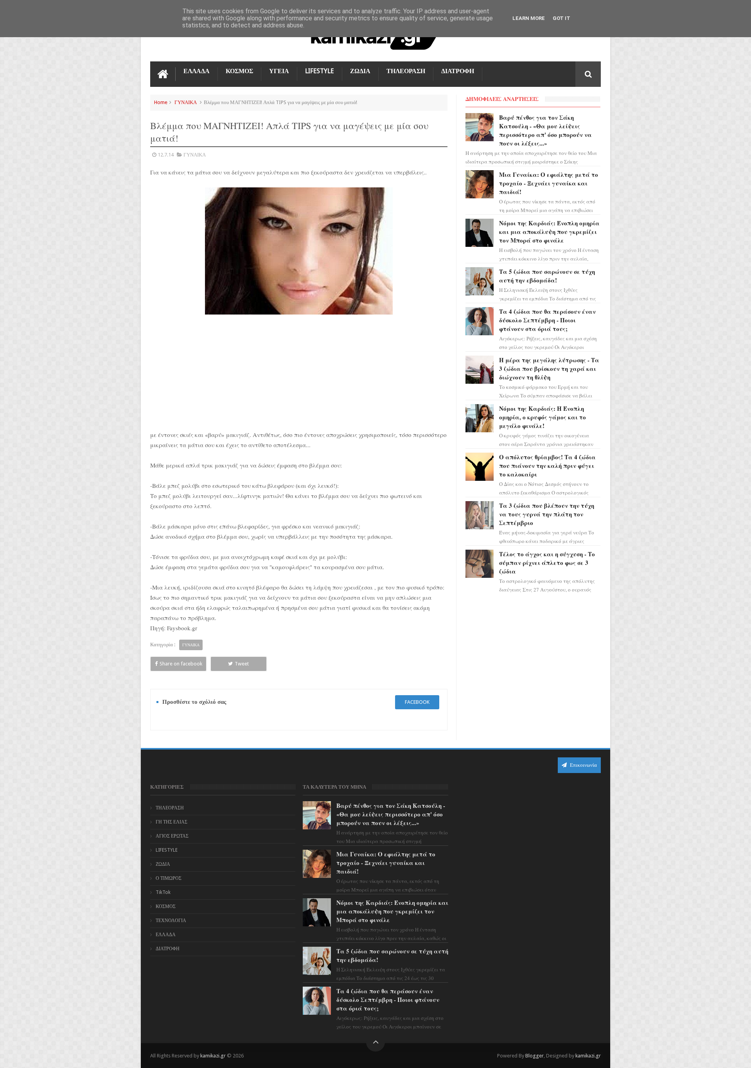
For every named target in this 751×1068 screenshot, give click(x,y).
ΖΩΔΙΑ (360, 71)
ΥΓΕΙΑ (279, 71)
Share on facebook (181, 664)
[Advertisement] (299, 372)
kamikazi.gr (213, 1056)
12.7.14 (166, 155)
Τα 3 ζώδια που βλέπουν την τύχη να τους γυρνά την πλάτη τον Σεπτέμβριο (546, 514)
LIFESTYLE (319, 71)
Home (160, 102)
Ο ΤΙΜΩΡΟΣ (168, 878)
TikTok (163, 892)
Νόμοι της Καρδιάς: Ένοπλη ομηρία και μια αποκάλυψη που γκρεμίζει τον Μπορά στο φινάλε (549, 232)
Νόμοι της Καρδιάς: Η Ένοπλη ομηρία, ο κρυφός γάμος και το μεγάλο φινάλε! (542, 417)
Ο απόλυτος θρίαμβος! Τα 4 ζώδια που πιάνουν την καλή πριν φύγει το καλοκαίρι (547, 465)
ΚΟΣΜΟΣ (239, 71)
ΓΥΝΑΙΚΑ (185, 102)
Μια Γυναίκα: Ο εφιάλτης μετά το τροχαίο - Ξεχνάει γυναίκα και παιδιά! (548, 183)
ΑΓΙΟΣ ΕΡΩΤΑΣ (172, 836)
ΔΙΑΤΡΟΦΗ (457, 71)
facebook (417, 702)
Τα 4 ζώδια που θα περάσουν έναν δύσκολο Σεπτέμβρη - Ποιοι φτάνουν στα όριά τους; (547, 320)
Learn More (528, 18)
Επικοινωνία (583, 765)
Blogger (534, 1056)
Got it (561, 18)
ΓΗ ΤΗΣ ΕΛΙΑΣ (171, 822)
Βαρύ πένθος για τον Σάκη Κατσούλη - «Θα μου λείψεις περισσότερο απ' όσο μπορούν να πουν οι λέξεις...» (545, 130)
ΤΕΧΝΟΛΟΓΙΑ (171, 920)
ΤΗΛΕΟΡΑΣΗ (405, 71)
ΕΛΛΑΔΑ (196, 71)
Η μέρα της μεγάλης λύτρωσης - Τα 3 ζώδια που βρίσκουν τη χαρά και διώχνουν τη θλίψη (549, 368)
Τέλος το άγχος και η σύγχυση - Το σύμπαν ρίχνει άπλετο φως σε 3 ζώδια (547, 562)
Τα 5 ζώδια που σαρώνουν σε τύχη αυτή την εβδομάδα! (547, 275)
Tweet (242, 664)
